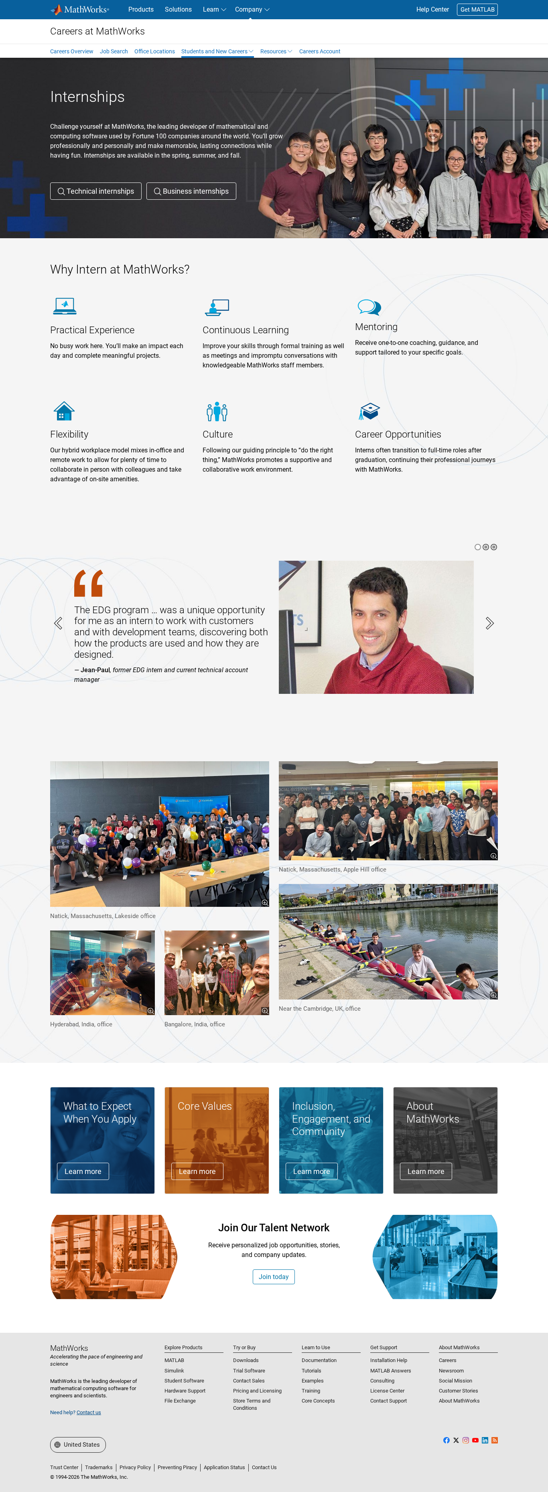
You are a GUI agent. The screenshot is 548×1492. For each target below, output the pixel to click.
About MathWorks (459, 1401)
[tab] (477, 547)
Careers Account (320, 51)
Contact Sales (249, 1381)
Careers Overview (71, 51)
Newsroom (451, 1371)
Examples (313, 1381)
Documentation (319, 1360)
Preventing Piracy (177, 1467)
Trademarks (99, 1467)
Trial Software (249, 1371)
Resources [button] (273, 51)
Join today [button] (274, 1277)
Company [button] (248, 9)
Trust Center (64, 1467)
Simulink (174, 1371)
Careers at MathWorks (97, 31)
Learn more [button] (83, 1171)
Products (141, 9)
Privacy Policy (135, 1467)
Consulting (382, 1381)
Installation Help (388, 1360)
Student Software (184, 1381)
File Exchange (180, 1401)
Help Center (432, 9)
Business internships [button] (195, 191)
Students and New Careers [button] (214, 51)
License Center (387, 1391)
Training (311, 1391)
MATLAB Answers (390, 1371)
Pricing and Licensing (257, 1391)
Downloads (246, 1360)
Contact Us (264, 1467)
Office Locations (154, 51)
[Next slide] (489, 623)
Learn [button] (211, 9)
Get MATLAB (478, 9)
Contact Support (388, 1401)
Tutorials (311, 1371)
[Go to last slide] (59, 623)
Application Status (224, 1467)
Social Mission (455, 1381)
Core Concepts (318, 1401)
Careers (448, 1360)
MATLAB (174, 1360)
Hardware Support (184, 1391)
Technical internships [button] (99, 191)
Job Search (114, 51)
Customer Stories (458, 1391)
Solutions (178, 9)
